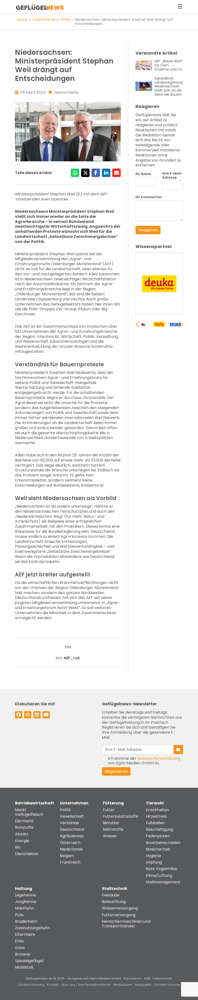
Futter (109, 810)
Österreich (70, 842)
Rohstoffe (24, 827)
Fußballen (155, 823)
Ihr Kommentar (148, 197)
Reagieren (148, 230)
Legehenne (25, 895)
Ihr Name (143, 174)
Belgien (67, 855)
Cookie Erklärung (31, 984)
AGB (147, 978)
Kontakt (53, 984)
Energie (22, 841)
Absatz (21, 834)
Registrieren (116, 771)
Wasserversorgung (120, 908)
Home (22, 19)
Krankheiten (157, 810)
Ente (19, 941)
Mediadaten (123, 984)
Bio (18, 847)
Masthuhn (24, 908)
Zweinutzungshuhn (32, 928)
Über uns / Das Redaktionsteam (86, 984)
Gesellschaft (72, 816)
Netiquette (143, 984)
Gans (20, 947)
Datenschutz (162, 978)
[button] (181, 324)
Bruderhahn (26, 921)
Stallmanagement (163, 882)
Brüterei (22, 954)
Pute (19, 915)
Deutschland (72, 829)
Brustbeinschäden (163, 842)
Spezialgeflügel (29, 961)
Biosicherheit (158, 849)
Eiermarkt (24, 821)
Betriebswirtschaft (34, 803)
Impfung (154, 862)
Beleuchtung (114, 901)
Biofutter (111, 823)
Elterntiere (25, 934)
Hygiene (153, 855)
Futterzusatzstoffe (120, 816)
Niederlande (71, 849)
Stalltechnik (114, 888)
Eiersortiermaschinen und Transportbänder (126, 924)
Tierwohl (155, 803)
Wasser (110, 836)
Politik (65, 19)
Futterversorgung (118, 915)
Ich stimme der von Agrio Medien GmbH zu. (144, 760)
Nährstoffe (113, 829)
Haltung (23, 888)
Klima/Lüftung (159, 875)
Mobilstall (24, 967)
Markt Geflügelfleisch (29, 812)
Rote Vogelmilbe (161, 869)
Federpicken (158, 836)
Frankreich (70, 862)
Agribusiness (72, 836)
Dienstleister (27, 854)
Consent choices (167, 984)
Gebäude (111, 895)
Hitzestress (156, 816)
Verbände (69, 823)
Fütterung (113, 803)
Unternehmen (44, 19)
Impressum (132, 978)
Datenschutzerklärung (158, 758)
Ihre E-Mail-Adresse (172, 175)
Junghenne (25, 901)
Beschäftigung (159, 829)
